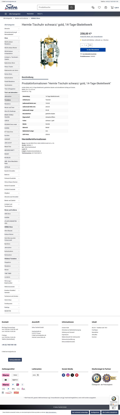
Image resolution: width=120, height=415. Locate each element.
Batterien (6, 175)
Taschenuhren (8, 85)
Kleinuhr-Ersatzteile (9, 186)
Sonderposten (8, 303)
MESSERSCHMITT (9, 150)
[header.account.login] (105, 7)
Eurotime (6, 135)
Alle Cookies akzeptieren (109, 412)
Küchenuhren (8, 255)
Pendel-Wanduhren (9, 81)
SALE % (39, 14)
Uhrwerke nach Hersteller (11, 197)
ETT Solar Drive (8, 132)
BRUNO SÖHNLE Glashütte (8, 116)
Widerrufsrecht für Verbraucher (71, 337)
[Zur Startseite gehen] (11, 7)
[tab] (35, 77)
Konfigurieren (95, 412)
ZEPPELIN (7, 167)
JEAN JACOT (8, 143)
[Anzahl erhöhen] (86, 45)
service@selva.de (11, 1)
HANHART (7, 139)
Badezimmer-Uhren (9, 63)
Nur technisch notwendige (80, 412)
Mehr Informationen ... (51, 412)
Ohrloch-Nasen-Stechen (10, 182)
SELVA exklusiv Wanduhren (8, 43)
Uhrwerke (7, 28)
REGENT (6, 154)
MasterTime (7, 146)
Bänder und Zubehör (9, 200)
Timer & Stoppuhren (9, 89)
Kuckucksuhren (8, 78)
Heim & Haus (7, 300)
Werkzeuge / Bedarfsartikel (8, 282)
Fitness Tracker (8, 67)
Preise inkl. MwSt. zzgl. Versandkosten (91, 36)
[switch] (114, 408)
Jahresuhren (7, 96)
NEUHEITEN (7, 311)
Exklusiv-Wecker (8, 234)
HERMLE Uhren (8, 227)
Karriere (94, 337)
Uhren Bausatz (8, 231)
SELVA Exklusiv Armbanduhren (8, 52)
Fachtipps (95, 330)
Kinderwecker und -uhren (11, 70)
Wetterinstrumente (9, 287)
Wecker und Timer (9, 107)
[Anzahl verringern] (82, 45)
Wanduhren (7, 104)
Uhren (6, 38)
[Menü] (117, 396)
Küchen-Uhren (8, 74)
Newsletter (95, 332)
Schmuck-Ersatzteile (10, 178)
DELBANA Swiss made (10, 124)
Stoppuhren (7, 262)
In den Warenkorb (93, 50)
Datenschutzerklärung (68, 339)
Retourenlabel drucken (68, 341)
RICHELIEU (7, 157)
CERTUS (6, 121)
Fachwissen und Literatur (11, 296)
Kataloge (6, 307)
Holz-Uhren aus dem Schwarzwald (9, 239)
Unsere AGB (65, 327)
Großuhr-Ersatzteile (9, 189)
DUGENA (6, 128)
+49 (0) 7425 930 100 (112, 1)
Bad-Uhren (7, 244)
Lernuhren (7, 277)
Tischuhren (7, 100)
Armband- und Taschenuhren (8, 205)
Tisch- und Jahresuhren (10, 92)
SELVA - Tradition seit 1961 (99, 327)
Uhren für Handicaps (10, 111)
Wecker (6, 270)
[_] (49, 52)
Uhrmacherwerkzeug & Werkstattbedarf (10, 33)
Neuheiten (30, 14)
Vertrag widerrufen (15, 359)
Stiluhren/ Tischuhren (10, 259)
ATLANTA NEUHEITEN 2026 (10, 222)
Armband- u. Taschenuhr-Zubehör (11, 58)
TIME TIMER (7, 273)
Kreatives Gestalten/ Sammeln (10, 291)
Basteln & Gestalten (9, 171)
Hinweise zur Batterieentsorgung (71, 330)
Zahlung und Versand (68, 332)
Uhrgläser (7, 193)
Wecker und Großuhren (10, 210)
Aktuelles (94, 334)
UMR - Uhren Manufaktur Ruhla (11, 162)
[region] (49, 52)
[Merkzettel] (99, 7)
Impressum (65, 334)
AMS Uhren (7, 214)
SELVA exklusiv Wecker (10, 48)
